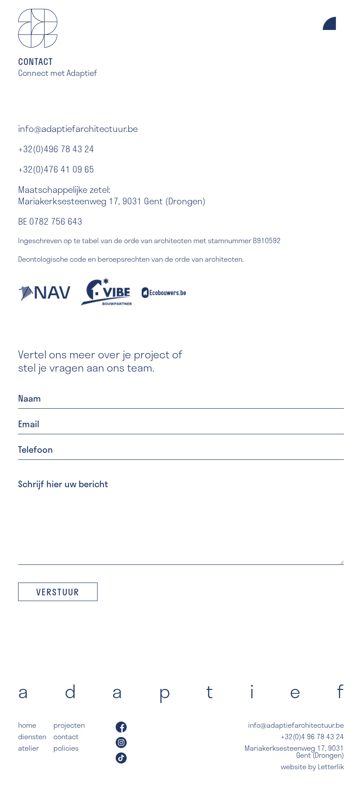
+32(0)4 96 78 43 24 (312, 736)
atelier (28, 748)
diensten (32, 736)
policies (66, 748)
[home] (38, 28)
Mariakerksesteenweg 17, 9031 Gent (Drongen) (294, 752)
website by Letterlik (312, 766)
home (27, 725)
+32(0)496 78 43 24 (56, 148)
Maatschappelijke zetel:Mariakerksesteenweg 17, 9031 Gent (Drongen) (112, 195)
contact (66, 736)
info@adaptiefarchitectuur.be (78, 128)
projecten (69, 725)
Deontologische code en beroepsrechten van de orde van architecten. (131, 259)
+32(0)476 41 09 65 (56, 169)
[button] (329, 44)
